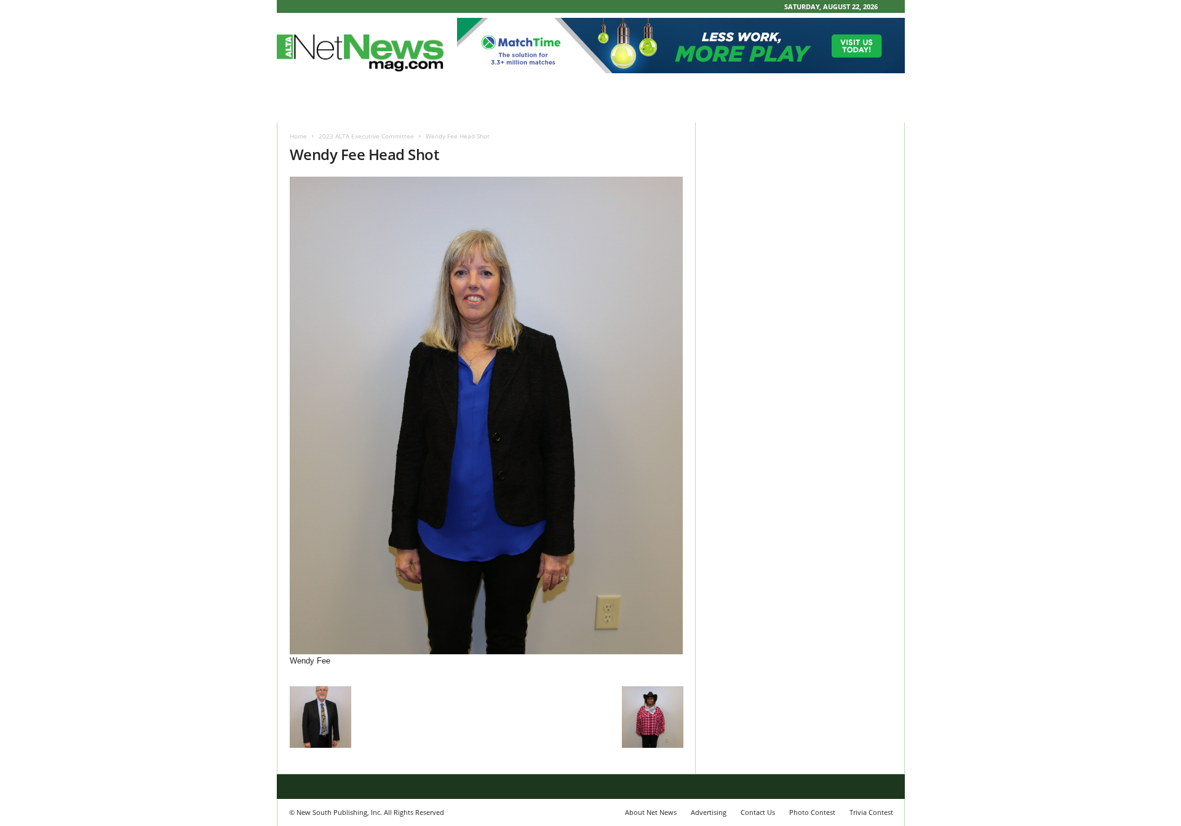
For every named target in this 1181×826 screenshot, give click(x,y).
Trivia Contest (871, 812)
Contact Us (758, 812)
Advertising (708, 812)
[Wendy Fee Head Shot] (486, 415)
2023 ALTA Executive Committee (366, 136)
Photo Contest (812, 812)
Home (298, 136)
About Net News (651, 812)
